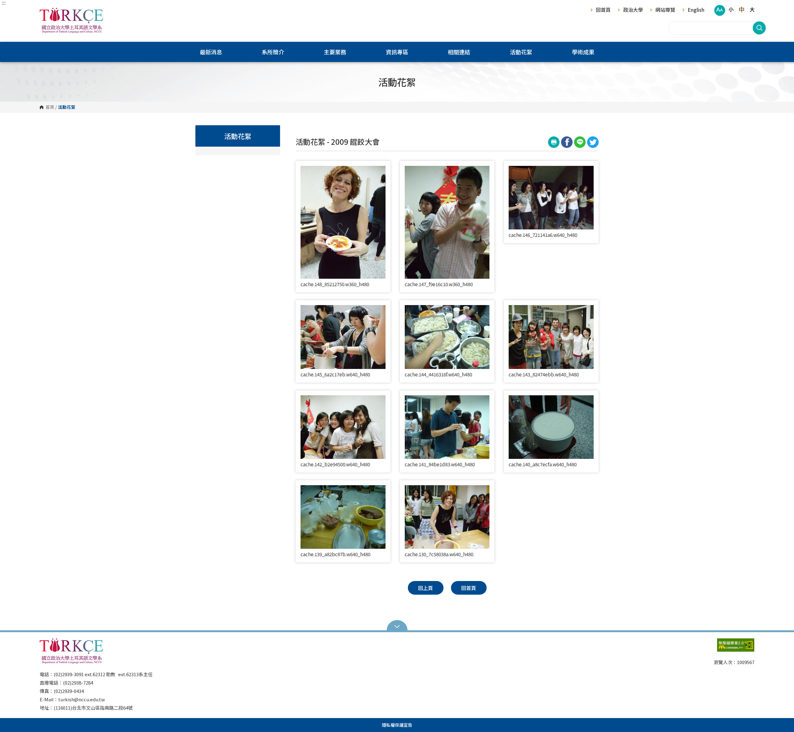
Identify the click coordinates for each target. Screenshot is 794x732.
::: (4, 2)
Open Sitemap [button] (397, 626)
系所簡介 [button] (273, 52)
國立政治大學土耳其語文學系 (46, 12)
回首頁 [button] (468, 588)
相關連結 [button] (459, 52)
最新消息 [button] (211, 52)
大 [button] (752, 9)
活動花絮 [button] (521, 52)
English (696, 10)
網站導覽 (665, 10)
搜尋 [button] (759, 27)
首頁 (50, 107)
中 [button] (741, 9)
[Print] (554, 142)
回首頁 (603, 10)
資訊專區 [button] (397, 52)
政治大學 (633, 10)
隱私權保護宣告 (397, 725)
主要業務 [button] (335, 52)
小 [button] (731, 9)
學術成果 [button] (583, 52)
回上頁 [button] (425, 588)
